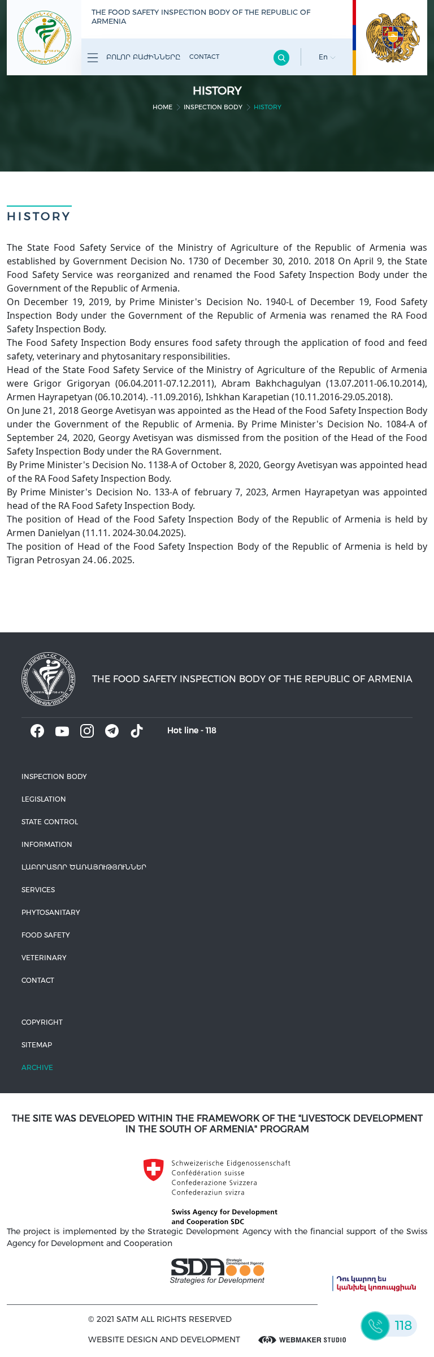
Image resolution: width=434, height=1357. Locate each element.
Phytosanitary (50, 912)
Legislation (43, 799)
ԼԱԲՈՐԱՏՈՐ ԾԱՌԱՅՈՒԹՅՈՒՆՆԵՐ (83, 867)
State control (49, 821)
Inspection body (213, 107)
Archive (37, 1067)
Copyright (42, 1022)
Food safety (45, 935)
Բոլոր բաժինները (142, 57)
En (324, 57)
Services (38, 889)
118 (211, 730)
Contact (204, 57)
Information (46, 844)
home (162, 107)
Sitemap (36, 1045)
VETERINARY (44, 957)
